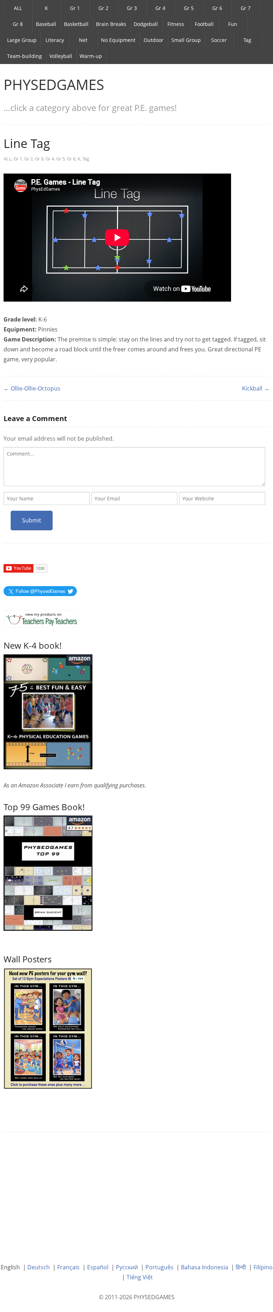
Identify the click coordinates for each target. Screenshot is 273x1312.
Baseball (46, 24)
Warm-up (91, 56)
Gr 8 (18, 24)
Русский (127, 1267)
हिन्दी (241, 1267)
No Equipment (118, 40)
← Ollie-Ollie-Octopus (32, 388)
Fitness (175, 24)
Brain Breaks (111, 24)
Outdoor (154, 40)
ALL (18, 8)
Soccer (219, 40)
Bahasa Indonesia (204, 1267)
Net (83, 40)
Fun (232, 24)
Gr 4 (160, 8)
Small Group (186, 40)
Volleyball (60, 56)
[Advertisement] (136, 1192)
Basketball (76, 24)
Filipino (263, 1267)
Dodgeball (146, 24)
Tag (247, 40)
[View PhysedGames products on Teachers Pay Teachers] (41, 619)
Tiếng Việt (140, 1277)
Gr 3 (132, 8)
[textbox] (134, 466)
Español (97, 1267)
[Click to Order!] (48, 872)
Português (159, 1267)
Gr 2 (103, 8)
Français (68, 1267)
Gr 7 (246, 8)
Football (204, 24)
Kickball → (255, 388)
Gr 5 (189, 8)
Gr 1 (75, 8)
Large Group (22, 40)
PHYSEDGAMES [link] (54, 84)
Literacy (55, 40)
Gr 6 (217, 8)
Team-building (24, 56)
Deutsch (38, 1267)
